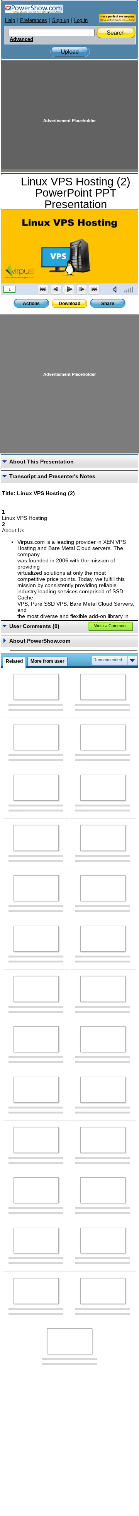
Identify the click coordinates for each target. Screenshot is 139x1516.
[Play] (69, 289)
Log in (81, 20)
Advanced (21, 39)
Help (10, 20)
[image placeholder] (36, 687)
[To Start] (43, 289)
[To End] (94, 289)
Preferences (33, 20)
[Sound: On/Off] (116, 289)
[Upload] (70, 51)
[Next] (81, 289)
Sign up (60, 20)
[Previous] (56, 289)
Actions (31, 303)
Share (107, 303)
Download (69, 303)
